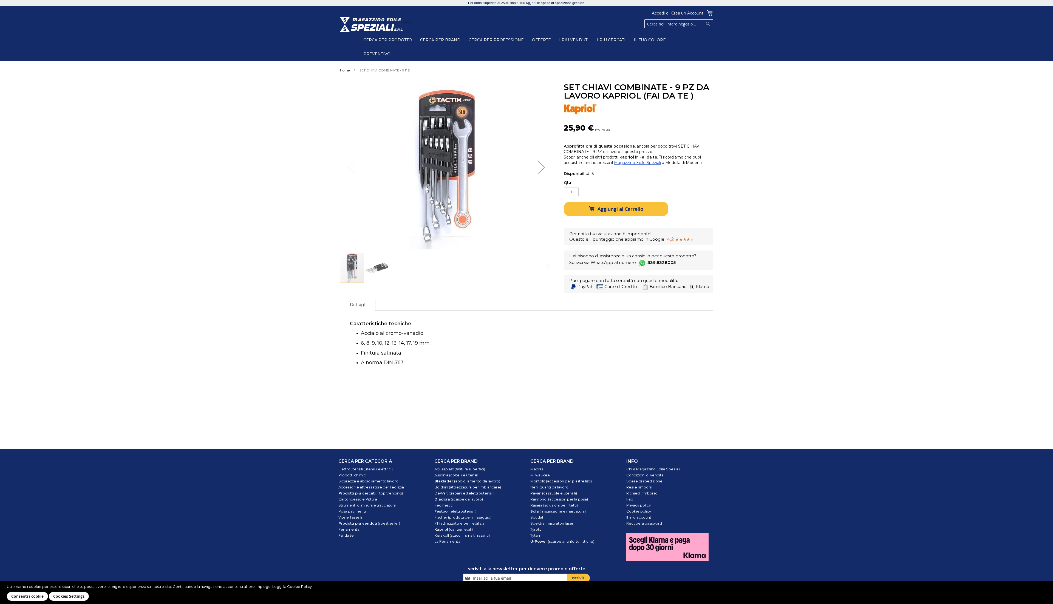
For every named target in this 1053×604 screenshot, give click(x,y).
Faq (629, 499)
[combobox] (678, 23)
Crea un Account (687, 13)
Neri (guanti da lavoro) (550, 487)
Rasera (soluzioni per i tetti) (554, 505)
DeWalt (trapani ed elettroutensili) (464, 493)
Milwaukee (540, 475)
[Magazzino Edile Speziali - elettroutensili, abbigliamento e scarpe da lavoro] (371, 24)
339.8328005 (661, 262)
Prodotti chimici (352, 475)
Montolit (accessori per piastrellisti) (561, 481)
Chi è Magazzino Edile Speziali (653, 469)
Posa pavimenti (352, 511)
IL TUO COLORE (650, 40)
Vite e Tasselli (350, 517)
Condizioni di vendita (645, 475)
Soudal (536, 517)
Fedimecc (443, 505)
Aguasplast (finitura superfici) (459, 469)
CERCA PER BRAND (440, 40)
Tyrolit (535, 529)
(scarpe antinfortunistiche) (562, 541)
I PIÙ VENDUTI (574, 40)
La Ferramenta (447, 541)
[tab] (357, 305)
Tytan (535, 535)
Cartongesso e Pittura (357, 499)
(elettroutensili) (455, 511)
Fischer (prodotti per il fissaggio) (462, 517)
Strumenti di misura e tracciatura (367, 505)
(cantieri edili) (453, 529)
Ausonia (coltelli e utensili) (457, 475)
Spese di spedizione (644, 481)
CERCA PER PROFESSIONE (496, 40)
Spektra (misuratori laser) (552, 523)
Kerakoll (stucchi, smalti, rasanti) (462, 535)
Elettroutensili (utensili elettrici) (365, 469)
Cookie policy (638, 511)
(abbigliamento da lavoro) (467, 481)
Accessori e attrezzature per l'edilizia (371, 487)
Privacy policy (638, 505)
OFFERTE (541, 40)
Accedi (658, 13)
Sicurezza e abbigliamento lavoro (368, 481)
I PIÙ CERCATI (611, 40)
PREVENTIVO (376, 53)
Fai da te (346, 535)
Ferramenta (349, 529)
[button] (542, 167)
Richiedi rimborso (642, 493)
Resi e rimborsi (639, 487)
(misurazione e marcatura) (558, 511)
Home (345, 70)
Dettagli (358, 304)
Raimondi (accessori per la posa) (559, 499)
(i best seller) (369, 523)
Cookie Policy (299, 586)
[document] (527, 592)
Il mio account (638, 517)
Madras (536, 469)
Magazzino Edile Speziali (637, 162)
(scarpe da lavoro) (458, 499)
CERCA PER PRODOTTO (387, 40)
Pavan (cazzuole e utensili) (553, 493)
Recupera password (644, 523)
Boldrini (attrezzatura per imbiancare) (467, 487)
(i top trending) (370, 493)
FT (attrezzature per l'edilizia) (460, 523)
